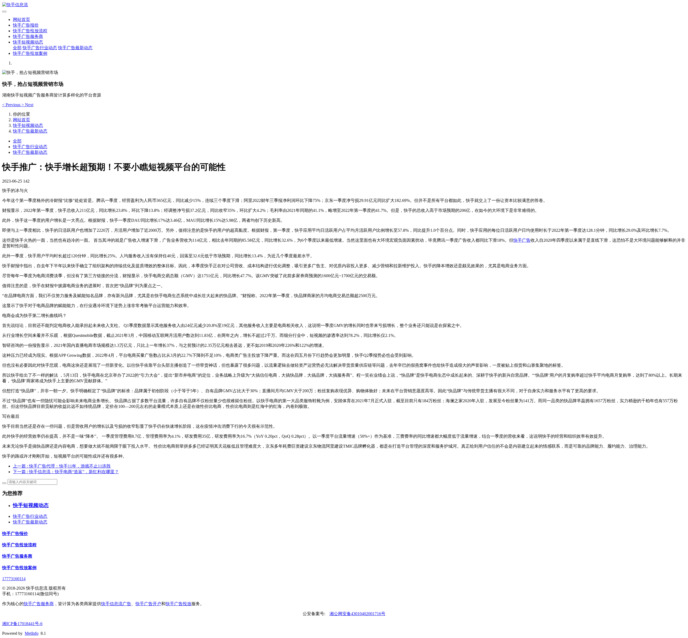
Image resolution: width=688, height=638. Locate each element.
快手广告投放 (178, 603)
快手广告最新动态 (75, 47)
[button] (12, 104)
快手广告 (522, 240)
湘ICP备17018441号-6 (22, 623)
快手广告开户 (148, 603)
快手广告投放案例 (30, 53)
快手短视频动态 (28, 42)
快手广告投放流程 (30, 30)
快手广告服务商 (28, 36)
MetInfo (31, 633)
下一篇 (66, 471)
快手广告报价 (26, 25)
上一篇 (62, 466)
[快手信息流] (344, 5)
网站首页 (21, 19)
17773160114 (14, 578)
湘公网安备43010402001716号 (357, 613)
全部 (17, 47)
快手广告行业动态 (40, 47)
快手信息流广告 (116, 603)
